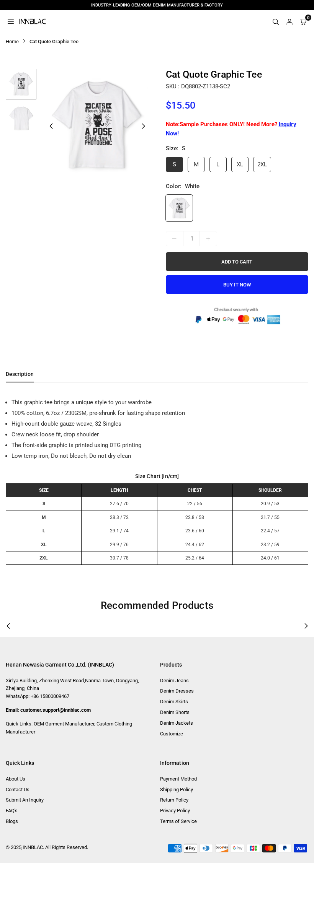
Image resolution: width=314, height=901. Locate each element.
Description (20, 374)
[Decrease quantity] (174, 238)
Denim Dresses (177, 691)
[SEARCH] (276, 21)
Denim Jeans (174, 680)
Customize (171, 734)
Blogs (12, 821)
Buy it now (237, 285)
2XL (262, 164)
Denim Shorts (175, 712)
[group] (97, 126)
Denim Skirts (174, 701)
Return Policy (174, 800)
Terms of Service (178, 821)
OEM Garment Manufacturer (64, 724)
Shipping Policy (176, 789)
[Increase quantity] (208, 238)
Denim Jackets (176, 723)
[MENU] (11, 21)
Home (12, 41)
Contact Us (17, 789)
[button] (143, 126)
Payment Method (178, 779)
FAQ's (12, 810)
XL (240, 164)
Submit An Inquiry (25, 800)
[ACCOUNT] (289, 21)
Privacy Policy (175, 810)
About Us (15, 779)
